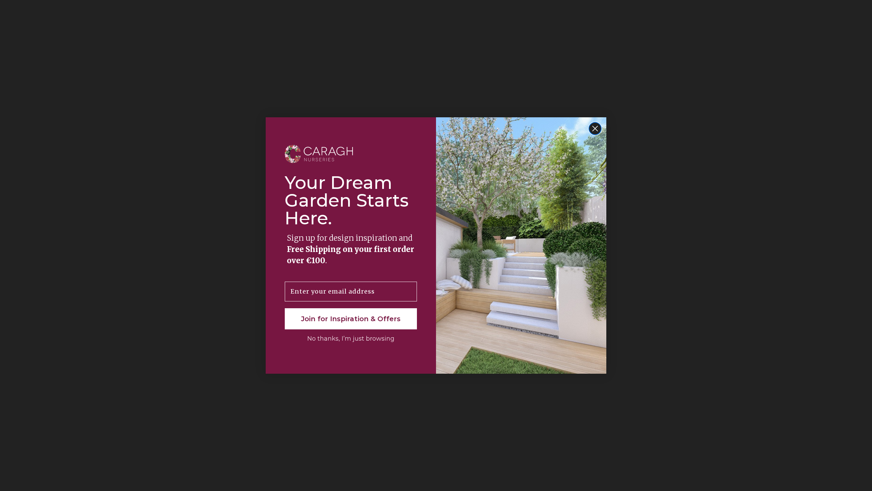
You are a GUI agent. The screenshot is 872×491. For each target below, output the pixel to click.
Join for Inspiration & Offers (351, 319)
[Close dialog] (595, 128)
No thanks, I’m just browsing (350, 338)
